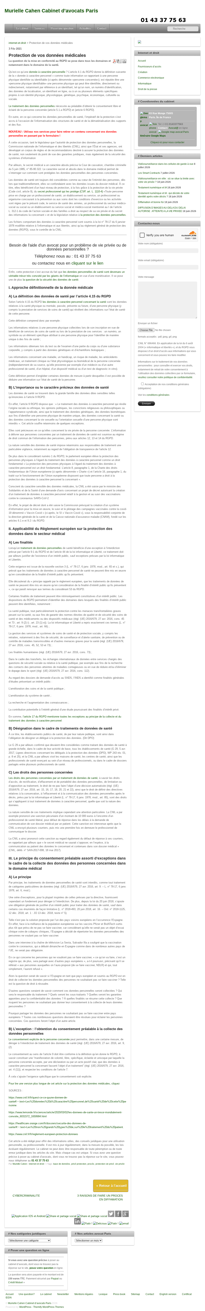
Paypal (55, 1278)
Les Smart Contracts (149, 173)
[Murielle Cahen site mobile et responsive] (28, 1216)
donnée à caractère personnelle (47, 71)
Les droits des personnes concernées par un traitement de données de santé (53, 777)
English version (167, 1294)
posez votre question (41, 1268)
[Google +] (125, 1216)
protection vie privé (104, 1164)
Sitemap (135, 1294)
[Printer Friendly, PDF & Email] (119, 61)
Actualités (85, 28)
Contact (101, 28)
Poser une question (62, 28)
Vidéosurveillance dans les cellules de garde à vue (165, 164)
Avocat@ (173, 128)
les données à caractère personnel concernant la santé (74, 301)
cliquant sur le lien (87, 263)
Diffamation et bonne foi (151, 202)
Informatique (145, 83)
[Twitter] (111, 1216)
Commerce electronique (151, 77)
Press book (119, 1294)
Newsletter (63, 1294)
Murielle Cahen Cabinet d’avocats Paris (51, 10)
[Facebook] (118, 1216)
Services (39, 28)
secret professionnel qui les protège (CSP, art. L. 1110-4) (70, 191)
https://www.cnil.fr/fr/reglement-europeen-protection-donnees (43, 1134)
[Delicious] (100, 1223)
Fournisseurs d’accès (149, 66)
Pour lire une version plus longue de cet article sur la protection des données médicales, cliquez (65, 1083)
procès (90, 1164)
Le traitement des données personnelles (32, 106)
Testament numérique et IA (152, 187)
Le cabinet (22, 28)
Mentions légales (83, 1294)
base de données (61, 1164)
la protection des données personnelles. (103, 214)
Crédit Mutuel (15, 1282)
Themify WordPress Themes (48, 1307)
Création (142, 72)
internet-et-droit (36, 1164)
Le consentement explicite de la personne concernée (39, 1039)
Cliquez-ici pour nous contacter (167, 142)
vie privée (120, 1164)
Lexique (103, 1294)
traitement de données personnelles (41, 548)
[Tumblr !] (113, 1223)
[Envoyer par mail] (124, 1223)
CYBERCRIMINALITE (26, 1195)
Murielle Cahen (20, 1164)
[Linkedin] (77, 1223)
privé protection (78, 1164)
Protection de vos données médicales (47, 55)
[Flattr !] (86, 1223)
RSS (195, 19)
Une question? (26, 1294)
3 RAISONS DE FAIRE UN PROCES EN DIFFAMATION (100, 1197)
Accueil (9, 28)
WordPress (25, 1307)
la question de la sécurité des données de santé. (51, 279)
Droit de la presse (147, 89)
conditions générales (158, 395)
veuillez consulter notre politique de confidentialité (165, 377)
